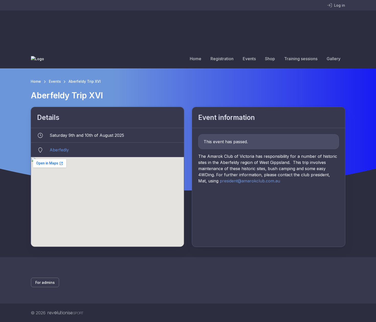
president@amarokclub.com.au (250, 180)
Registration (222, 58)
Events (249, 58)
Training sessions (300, 58)
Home (195, 58)
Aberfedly (59, 149)
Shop (270, 58)
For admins (45, 282)
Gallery (333, 58)
